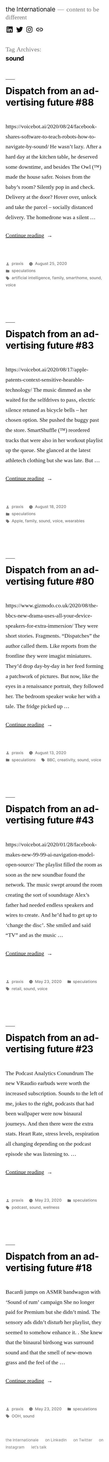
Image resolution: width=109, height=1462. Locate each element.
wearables (74, 520)
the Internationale (30, 9)
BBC (51, 759)
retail (16, 988)
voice (11, 285)
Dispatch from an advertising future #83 (52, 339)
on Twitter (82, 1440)
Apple (17, 520)
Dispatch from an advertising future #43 (52, 814)
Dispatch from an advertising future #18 (52, 1261)
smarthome (76, 277)
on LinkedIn (56, 1440)
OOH (16, 1416)
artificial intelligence (31, 277)
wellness (51, 1207)
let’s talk (39, 1447)
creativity (66, 759)
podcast (19, 1207)
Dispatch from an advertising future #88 (52, 96)
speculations (23, 270)
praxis (17, 263)
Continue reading (29, 235)
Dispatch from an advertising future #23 (52, 1043)
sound (95, 277)
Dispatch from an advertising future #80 (52, 575)
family (58, 277)
